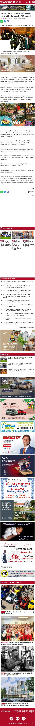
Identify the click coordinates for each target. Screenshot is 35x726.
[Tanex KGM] (17, 387)
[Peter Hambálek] (17, 443)
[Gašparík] (17, 466)
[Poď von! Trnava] (17, 114)
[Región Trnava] (17, 510)
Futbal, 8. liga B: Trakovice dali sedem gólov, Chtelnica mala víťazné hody (17, 643)
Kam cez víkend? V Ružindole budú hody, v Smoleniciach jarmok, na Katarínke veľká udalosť (16, 296)
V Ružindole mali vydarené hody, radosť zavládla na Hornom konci (5, 242)
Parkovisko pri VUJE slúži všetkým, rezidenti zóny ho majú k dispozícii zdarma (15, 704)
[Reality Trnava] (17, 552)
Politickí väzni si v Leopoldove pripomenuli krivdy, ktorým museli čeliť (19, 323)
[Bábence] (17, 531)
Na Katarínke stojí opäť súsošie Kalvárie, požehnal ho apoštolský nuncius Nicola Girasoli (16, 244)
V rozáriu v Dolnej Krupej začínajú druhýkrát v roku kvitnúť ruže (19, 305)
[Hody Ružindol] (17, 488)
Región (9, 18)
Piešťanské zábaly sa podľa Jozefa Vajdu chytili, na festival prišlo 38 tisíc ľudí (21, 370)
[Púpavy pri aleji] (17, 63)
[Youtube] (33, 2)
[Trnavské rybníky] (17, 8)
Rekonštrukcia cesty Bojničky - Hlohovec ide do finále (18, 318)
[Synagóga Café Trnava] (17, 340)
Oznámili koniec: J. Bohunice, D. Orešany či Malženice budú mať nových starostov (18, 310)
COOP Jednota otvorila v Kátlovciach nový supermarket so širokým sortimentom (28, 243)
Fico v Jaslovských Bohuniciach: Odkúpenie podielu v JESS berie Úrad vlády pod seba (20, 314)
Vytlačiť (32, 191)
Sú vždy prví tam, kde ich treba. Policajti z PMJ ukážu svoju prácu (20, 364)
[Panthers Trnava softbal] (17, 573)
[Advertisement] (16, 209)
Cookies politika (30, 713)
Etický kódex (18, 711)
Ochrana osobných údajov (27, 710)
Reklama (24, 711)
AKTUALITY (3, 18)
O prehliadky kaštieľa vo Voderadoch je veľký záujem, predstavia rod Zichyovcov (18, 301)
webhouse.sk (24, 723)
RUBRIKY (19, 2)
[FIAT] (17, 409)
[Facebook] (30, 2)
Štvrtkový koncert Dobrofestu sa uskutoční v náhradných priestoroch (17, 674)
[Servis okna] (17, 426)
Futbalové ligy (4, 642)
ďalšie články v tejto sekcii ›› (27, 327)
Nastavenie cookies (21, 713)
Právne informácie (17, 710)
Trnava (2, 612)
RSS (27, 711)
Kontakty (31, 711)
